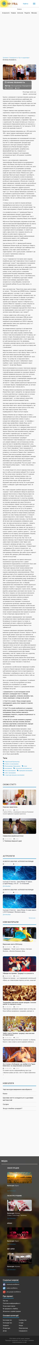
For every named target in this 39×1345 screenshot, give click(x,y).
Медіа (21, 1325)
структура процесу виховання (14, 775)
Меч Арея (10, 1249)
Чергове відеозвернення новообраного (17, 1089)
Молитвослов (23, 1328)
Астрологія (5, 13)
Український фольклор (12, 761)
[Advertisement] (19, 34)
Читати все (32, 918)
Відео (17, 1185)
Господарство (7, 1323)
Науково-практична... (10, 807)
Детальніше (7, 886)
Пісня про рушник (14, 1196)
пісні (25, 766)
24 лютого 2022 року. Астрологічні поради (18, 889)
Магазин (34, 13)
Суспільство (23, 1320)
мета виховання (10, 770)
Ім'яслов (20, 13)
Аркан (9, 1223)
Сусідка (6, 1104)
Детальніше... (12, 1191)
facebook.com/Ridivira (13, 1284)
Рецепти (27, 13)
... (17, 951)
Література (6, 1328)
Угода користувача (9, 1306)
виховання (8, 768)
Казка (5, 1094)
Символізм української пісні (13, 836)
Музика (17, 1213)
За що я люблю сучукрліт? (12, 1108)
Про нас (5, 1301)
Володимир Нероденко (12, 766)
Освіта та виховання (11, 764)
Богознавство (7, 1320)
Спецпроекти (23, 1331)
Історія (21, 1323)
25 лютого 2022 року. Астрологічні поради (18, 861)
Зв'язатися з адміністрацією (12, 1311)
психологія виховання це (24, 768)
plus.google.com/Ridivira (14, 1292)
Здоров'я (6, 1325)
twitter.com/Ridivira (12, 1288)
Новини (13, 13)
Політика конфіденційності (11, 1303)
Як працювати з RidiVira (10, 1309)
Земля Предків (13, 1168)
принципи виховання (25, 770)
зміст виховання (10, 773)
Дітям (5, 1331)
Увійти (25, 4)
